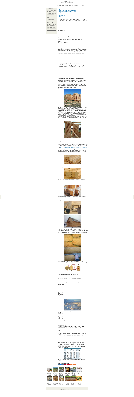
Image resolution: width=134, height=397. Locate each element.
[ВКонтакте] (61, 364)
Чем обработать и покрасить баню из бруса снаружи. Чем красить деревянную (51, 31)
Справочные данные (62, 15)
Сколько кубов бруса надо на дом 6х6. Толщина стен (65, 14)
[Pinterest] (67, 364)
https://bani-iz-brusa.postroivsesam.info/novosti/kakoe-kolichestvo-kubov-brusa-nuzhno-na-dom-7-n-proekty (73, 147)
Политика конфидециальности (62, 388)
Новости (66, 3)
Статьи (70, 3)
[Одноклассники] (73, 364)
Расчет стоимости (61, 9)
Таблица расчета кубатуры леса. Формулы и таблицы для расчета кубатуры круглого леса (51, 22)
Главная (63, 3)
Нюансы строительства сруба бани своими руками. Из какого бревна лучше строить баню (51, 28)
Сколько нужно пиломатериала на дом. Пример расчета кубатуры (67, 10)
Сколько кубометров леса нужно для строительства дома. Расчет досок (68, 8)
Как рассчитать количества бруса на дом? (64, 12)
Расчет (60, 16)
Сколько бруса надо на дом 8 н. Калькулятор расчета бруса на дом (67, 11)
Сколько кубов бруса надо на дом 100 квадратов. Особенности (67, 13)
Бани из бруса (67, 1)
